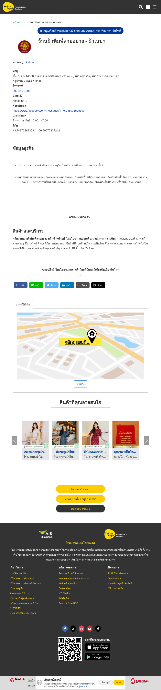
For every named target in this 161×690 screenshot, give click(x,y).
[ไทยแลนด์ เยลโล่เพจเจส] (73, 628)
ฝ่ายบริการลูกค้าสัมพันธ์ (120, 583)
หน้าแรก (18, 22)
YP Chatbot (65, 593)
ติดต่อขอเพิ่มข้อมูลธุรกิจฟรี (81, 499)
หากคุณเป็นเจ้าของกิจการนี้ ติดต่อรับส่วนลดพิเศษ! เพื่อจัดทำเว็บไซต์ (80, 31)
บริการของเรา (67, 567)
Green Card (65, 588)
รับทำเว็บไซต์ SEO (68, 603)
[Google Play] (118, 656)
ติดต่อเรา (113, 567)
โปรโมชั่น (64, 598)
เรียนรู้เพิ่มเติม (81, 686)
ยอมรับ (119, 682)
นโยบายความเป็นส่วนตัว (22, 578)
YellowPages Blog (68, 583)
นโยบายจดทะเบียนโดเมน (23, 612)
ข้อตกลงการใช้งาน (19, 593)
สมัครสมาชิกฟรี (80, 509)
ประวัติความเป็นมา (19, 573)
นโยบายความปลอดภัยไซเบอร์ (25, 583)
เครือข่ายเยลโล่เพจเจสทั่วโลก (24, 603)
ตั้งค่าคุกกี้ (106, 682)
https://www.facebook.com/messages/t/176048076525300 (49, 110)
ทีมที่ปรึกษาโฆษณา (118, 573)
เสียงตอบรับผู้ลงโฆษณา (22, 598)
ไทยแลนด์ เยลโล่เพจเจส (80, 543)
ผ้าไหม (30, 62)
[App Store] (118, 647)
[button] (20, 285)
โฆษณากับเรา (115, 578)
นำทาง (80, 384)
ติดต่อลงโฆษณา (80, 489)
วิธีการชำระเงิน (115, 588)
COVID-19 (15, 608)
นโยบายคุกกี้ (16, 588)
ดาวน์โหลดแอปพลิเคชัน (97, 639)
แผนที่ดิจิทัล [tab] (23, 304)
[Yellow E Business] (65, 628)
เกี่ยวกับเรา (16, 567)
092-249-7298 (21, 91)
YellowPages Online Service (74, 578)
